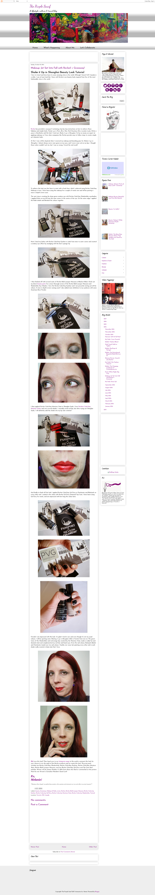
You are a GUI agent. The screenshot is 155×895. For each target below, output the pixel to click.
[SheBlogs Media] (113, 472)
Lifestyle (113, 270)
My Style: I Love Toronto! (112, 339)
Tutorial (92, 793)
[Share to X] (38, 788)
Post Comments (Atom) (68, 851)
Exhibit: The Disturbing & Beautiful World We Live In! (113, 354)
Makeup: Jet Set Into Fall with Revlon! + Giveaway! (112, 377)
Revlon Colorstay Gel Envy (44, 793)
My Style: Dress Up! (111, 381)
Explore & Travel (113, 260)
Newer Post (35, 847)
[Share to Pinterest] (41, 788)
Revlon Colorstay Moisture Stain (61, 793)
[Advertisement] (60, 56)
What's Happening (52, 48)
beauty (37, 791)
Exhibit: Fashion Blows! (111, 342)
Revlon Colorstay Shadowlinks (81, 793)
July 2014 (108, 390)
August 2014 (109, 387)
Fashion (113, 263)
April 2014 (108, 398)
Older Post (93, 847)
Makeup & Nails (51, 791)
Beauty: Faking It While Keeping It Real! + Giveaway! (115, 222)
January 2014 (109, 406)
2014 (105, 327)
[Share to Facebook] (40, 788)
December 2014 (110, 329)
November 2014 (110, 332)
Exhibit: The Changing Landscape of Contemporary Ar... (111, 368)
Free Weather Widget (113, 168)
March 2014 (108, 401)
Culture (113, 257)
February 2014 (109, 403)
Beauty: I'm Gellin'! (114, 209)
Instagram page (64, 761)
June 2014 (108, 393)
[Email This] (35, 788)
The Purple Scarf (40, 6)
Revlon (33, 129)
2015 (105, 324)
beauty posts (41, 284)
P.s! (113, 273)
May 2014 (108, 395)
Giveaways (43, 791)
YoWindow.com (106, 174)
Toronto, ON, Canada (43, 795)
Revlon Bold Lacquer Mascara (74, 791)
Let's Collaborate (87, 48)
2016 (105, 321)
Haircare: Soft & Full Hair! (112, 336)
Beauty (113, 267)
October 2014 (109, 334)
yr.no (122, 174)
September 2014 (110, 385)
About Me (70, 48)
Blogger (97, 891)
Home (35, 48)
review (59, 791)
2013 (105, 409)
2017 (105, 319)
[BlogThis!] (37, 788)
